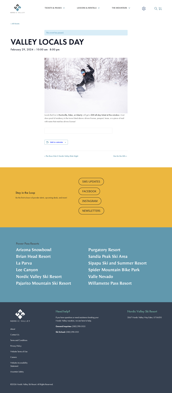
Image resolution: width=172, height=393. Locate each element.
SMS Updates (91, 181)
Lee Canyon (27, 270)
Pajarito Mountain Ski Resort (43, 284)
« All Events (15, 23)
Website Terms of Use (18, 351)
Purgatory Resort (104, 250)
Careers (13, 357)
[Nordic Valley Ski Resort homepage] (22, 8)
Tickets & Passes (53, 8)
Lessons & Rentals (87, 8)
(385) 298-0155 (78, 326)
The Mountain (119, 8)
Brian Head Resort (33, 257)
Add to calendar (56, 142)
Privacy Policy (15, 345)
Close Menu (167, 21)
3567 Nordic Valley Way (144, 317)
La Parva (24, 263)
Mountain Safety (17, 371)
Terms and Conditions (18, 340)
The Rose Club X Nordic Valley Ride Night (61, 156)
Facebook (89, 191)
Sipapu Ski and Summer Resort (117, 263)
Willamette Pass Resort (110, 284)
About (12, 329)
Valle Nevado (100, 277)
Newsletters (91, 211)
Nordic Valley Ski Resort (39, 277)
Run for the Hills (120, 156)
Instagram (90, 201)
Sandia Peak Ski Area (108, 257)
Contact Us (14, 334)
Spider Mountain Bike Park (114, 270)
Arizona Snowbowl (33, 250)
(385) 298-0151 (72, 332)
